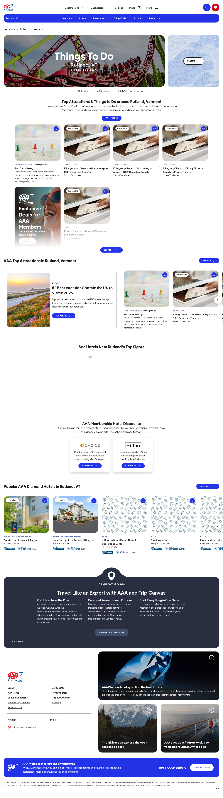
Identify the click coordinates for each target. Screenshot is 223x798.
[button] (22, 531)
